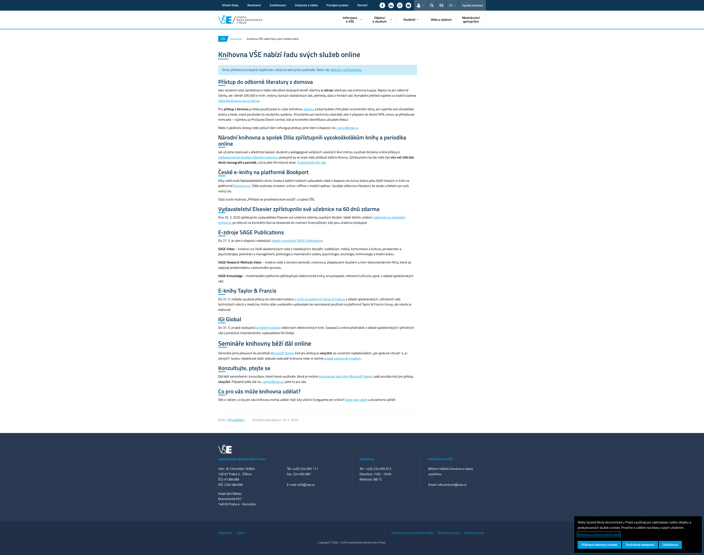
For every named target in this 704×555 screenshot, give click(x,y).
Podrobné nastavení (640, 544)
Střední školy (230, 5)
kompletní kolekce (267, 327)
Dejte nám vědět (356, 399)
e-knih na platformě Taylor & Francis (320, 299)
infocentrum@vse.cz (451, 484)
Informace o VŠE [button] (350, 19)
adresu (308, 109)
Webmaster (225, 532)
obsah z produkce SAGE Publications (297, 240)
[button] (382, 5)
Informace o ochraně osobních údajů (599, 534)
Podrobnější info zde (311, 162)
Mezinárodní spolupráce (471, 19)
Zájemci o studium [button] (380, 19)
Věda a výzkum (441, 19)
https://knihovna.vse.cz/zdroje (239, 100)
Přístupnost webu (449, 532)
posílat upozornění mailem (342, 358)
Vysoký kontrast (472, 5)
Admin (241, 532)
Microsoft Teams (282, 353)
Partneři (362, 5)
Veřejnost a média (306, 5)
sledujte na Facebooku (345, 69)
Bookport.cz (242, 185)
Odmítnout (670, 544)
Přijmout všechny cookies (599, 544)
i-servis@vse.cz (347, 127)
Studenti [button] (409, 19)
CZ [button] (450, 5)
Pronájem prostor (338, 5)
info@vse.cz (306, 484)
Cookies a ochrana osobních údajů (412, 532)
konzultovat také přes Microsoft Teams (345, 376)
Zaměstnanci (278, 5)
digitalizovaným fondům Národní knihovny (248, 157)
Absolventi (254, 5)
